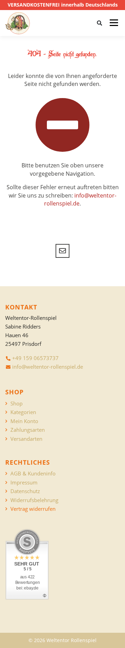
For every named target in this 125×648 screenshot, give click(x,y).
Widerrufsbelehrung (34, 500)
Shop (16, 403)
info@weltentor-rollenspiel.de (47, 366)
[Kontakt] (62, 251)
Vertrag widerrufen (33, 508)
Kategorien (23, 412)
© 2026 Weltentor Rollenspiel (62, 640)
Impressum (24, 482)
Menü (114, 23)
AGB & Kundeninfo (33, 473)
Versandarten (26, 438)
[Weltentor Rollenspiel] (17, 23)
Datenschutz (25, 491)
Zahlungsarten (27, 429)
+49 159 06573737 (35, 357)
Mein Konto (24, 421)
